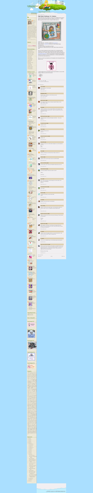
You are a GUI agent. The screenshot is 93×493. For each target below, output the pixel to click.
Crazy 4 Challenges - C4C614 (33, 170)
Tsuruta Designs (30, 68)
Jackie (42, 129)
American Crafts (34, 374)
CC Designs (33, 379)
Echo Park (33, 390)
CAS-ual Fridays (31, 190)
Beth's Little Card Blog (31, 52)
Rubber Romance (30, 418)
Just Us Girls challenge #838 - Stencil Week (34, 117)
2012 (29, 439)
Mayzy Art (34, 402)
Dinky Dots (34, 388)
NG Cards (29, 61)
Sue (41, 231)
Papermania (29, 408)
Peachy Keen (29, 409)
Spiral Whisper (33, 424)
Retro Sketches (31, 217)
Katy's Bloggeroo (30, 58)
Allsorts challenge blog (32, 97)
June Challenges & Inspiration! (34, 144)
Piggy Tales (34, 412)
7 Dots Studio (33, 372)
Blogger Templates (48, 491)
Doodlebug (33, 389)
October (30, 446)
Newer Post (39, 256)
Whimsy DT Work (30, 432)
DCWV (29, 385)
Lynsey (42, 86)
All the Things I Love (31, 51)
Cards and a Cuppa (30, 53)
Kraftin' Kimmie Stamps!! (32, 142)
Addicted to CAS (31, 91)
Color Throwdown (31, 148)
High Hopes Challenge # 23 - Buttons (47, 16)
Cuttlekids (29, 384)
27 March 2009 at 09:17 (43, 139)
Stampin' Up (33, 425)
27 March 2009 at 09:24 (43, 148)
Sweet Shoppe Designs (46, 81)
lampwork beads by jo (44, 136)
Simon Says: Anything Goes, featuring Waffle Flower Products (32, 123)
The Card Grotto (30, 67)
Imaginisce (34, 396)
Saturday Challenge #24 (32, 459)
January (30, 479)
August (30, 448)
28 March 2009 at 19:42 (43, 190)
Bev (41, 238)
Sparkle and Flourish (44, 213)
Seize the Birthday (31, 103)
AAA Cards (30, 79)
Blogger (44, 11)
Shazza (42, 205)
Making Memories (33, 401)
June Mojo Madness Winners (33, 210)
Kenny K (34, 398)
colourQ (30, 223)
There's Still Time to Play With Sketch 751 (34, 87)
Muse (29, 196)
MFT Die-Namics (34, 403)
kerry (41, 178)
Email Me (48, 11)
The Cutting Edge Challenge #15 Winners (34, 291)
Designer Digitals (34, 385)
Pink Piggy (29, 63)
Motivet (35, 404)
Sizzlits (33, 422)
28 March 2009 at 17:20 (43, 184)
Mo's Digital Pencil (31, 404)
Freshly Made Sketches (32, 85)
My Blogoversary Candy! (32, 465)
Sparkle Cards (30, 65)
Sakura (35, 418)
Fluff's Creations (30, 55)
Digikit (31, 388)
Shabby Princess (32, 421)
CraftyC (42, 192)
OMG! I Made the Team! (32, 471)
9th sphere (64, 491)
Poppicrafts (33, 414)
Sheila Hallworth (43, 168)
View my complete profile (31, 39)
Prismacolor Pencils (32, 415)
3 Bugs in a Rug (29, 372)
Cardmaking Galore (44, 186)
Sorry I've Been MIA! (31, 455)
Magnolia (31, 400)
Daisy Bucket (33, 384)
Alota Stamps (31, 373)
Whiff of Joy (34, 431)
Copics (34, 381)
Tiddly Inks (29, 430)
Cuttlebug (33, 383)
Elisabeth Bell (29, 391)
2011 (29, 440)
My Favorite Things (31, 405)
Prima (28, 415)
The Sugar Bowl (31, 235)
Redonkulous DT (32, 417)
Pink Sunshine (30, 64)
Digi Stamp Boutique (44, 116)
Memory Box (29, 403)
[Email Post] (45, 80)
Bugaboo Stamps (33, 378)
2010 (29, 441)
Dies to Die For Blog (30, 54)
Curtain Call (30, 202)
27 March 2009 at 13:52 (43, 154)
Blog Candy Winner (31, 458)
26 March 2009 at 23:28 (43, 126)
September (30, 447)
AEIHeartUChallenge (31, 241)
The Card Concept (31, 135)
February (30, 478)
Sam (41, 107)
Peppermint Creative (30, 411)
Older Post (63, 256)
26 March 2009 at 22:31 (43, 120)
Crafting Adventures (32, 6)
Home (40, 11)
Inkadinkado (29, 397)
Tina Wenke (32, 430)
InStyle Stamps (33, 397)
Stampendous (29, 425)
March (30, 454)
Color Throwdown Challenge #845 (34, 150)
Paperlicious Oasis (30, 62)
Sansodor (29, 419)
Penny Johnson (34, 410)
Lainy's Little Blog (44, 162)
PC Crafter (34, 408)
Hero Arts (31, 395)
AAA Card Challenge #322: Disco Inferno (34, 81)
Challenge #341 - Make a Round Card (34, 127)
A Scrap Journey (30, 50)
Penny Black (29, 410)
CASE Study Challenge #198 (32, 308)
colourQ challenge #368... (33, 225)
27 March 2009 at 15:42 (43, 160)
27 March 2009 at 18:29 (43, 176)
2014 (29, 438)
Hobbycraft (30, 396)
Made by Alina (30, 60)
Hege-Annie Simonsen (44, 244)
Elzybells (34, 391)
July (29, 449)
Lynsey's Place (30, 59)
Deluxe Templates (55, 491)
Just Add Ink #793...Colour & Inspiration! (34, 111)
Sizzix (30, 422)
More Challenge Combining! (33, 474)
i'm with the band (43, 123)
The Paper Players (31, 73)
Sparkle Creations (30, 66)
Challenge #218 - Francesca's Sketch (34, 297)
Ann (41, 199)
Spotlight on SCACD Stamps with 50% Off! (34, 268)
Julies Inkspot (30, 57)
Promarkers (29, 416)
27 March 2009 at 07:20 (43, 133)
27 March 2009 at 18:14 (43, 166)
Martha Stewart (29, 402)
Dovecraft (29, 390)
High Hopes (41, 81)
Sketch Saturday (31, 154)
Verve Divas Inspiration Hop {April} (34, 274)
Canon (28, 379)
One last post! (34, 175)
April (29, 453)
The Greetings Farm (31, 429)
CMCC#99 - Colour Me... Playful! (33, 256)
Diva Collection (29, 389)
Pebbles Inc (34, 409)
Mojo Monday (30, 208)
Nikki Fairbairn (43, 100)
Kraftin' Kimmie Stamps (31, 399)
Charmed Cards (29, 380)
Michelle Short (43, 223)
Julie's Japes (30, 56)
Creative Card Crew (31, 229)
